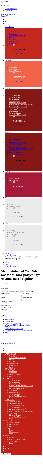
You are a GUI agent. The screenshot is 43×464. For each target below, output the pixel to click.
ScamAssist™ (13, 413)
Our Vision (10, 369)
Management (13, 363)
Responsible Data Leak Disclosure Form (18, 331)
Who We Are (10, 354)
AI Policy (8, 327)
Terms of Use (9, 319)
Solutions (10, 378)
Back (11, 367)
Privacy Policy (10, 321)
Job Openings (13, 424)
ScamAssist (13, 390)
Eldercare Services (15, 415)
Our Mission (13, 371)
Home (7, 253)
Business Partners (11, 9)
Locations (12, 361)
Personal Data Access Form (14, 329)
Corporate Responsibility (17, 358)
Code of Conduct (15, 374)
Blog (7, 435)
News (7, 264)
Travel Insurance (14, 380)
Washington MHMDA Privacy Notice (17, 325)
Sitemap (7, 332)
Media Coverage (10, 255)
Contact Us (4, 16)
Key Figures (13, 356)
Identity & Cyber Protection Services (21, 386)
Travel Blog (13, 441)
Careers (9, 421)
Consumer (8, 10)
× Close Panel (6, 454)
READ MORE (18, 53)
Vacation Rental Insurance (17, 384)
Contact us (8, 446)
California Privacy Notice (13, 323)
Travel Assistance (15, 394)
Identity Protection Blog (17, 439)
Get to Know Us (14, 422)
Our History (13, 365)
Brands (11, 360)
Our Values (13, 373)
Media (7, 262)
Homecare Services (15, 392)
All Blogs (12, 437)
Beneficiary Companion (18, 388)
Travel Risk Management (17, 396)
